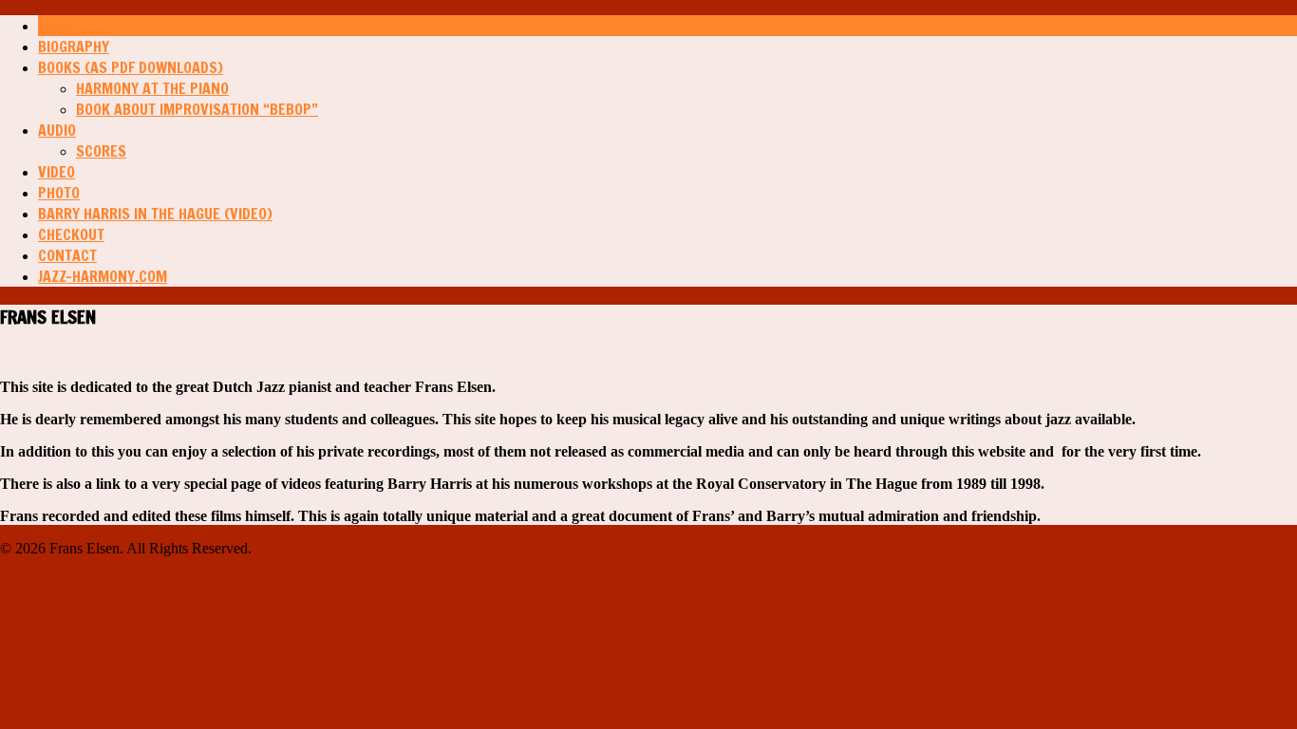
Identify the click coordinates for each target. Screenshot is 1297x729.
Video (56, 171)
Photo (59, 192)
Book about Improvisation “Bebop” (197, 109)
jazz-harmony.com (102, 276)
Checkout (71, 234)
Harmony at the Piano (152, 88)
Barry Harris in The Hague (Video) (155, 213)
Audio (57, 130)
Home (56, 25)
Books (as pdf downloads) (130, 67)
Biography (73, 46)
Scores (101, 150)
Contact (67, 255)
